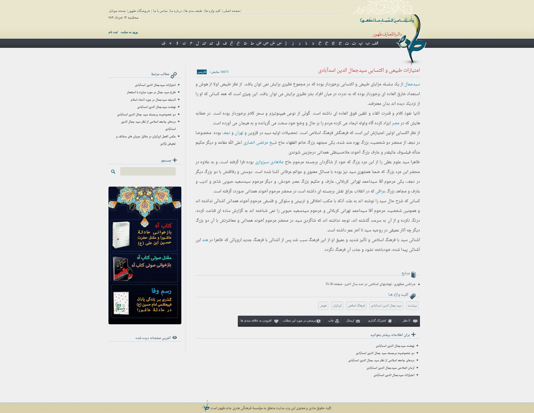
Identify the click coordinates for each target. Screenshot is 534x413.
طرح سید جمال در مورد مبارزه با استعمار (151, 92)
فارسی (201, 71)
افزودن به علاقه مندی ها (256, 320)
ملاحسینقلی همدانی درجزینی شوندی (319, 152)
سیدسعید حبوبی (236, 182)
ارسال (350, 320)
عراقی (380, 191)
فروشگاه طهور (139, 11)
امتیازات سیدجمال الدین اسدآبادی (394, 375)
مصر (395, 123)
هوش (323, 305)
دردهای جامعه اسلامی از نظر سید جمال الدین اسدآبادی (381, 360)
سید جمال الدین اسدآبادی (386, 305)
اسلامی (315, 133)
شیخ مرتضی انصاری (260, 143)
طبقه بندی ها (193, 11)
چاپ (331, 320)
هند (205, 240)
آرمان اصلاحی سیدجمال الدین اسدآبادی (390, 368)
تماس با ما (160, 11)
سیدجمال (412, 84)
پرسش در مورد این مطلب (299, 320)
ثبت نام (113, 32)
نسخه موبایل (117, 11)
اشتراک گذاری (377, 320)
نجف (226, 133)
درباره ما (176, 11)
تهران (239, 133)
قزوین (253, 133)
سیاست (412, 305)
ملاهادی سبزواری (269, 162)
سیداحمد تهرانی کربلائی (357, 182)
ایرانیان (337, 305)
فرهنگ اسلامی (356, 305)
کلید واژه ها (213, 11)
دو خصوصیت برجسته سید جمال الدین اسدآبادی (385, 353)
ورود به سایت (129, 32)
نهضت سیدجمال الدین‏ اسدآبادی (395, 346)
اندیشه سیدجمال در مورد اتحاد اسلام (153, 100)
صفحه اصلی (231, 11)
